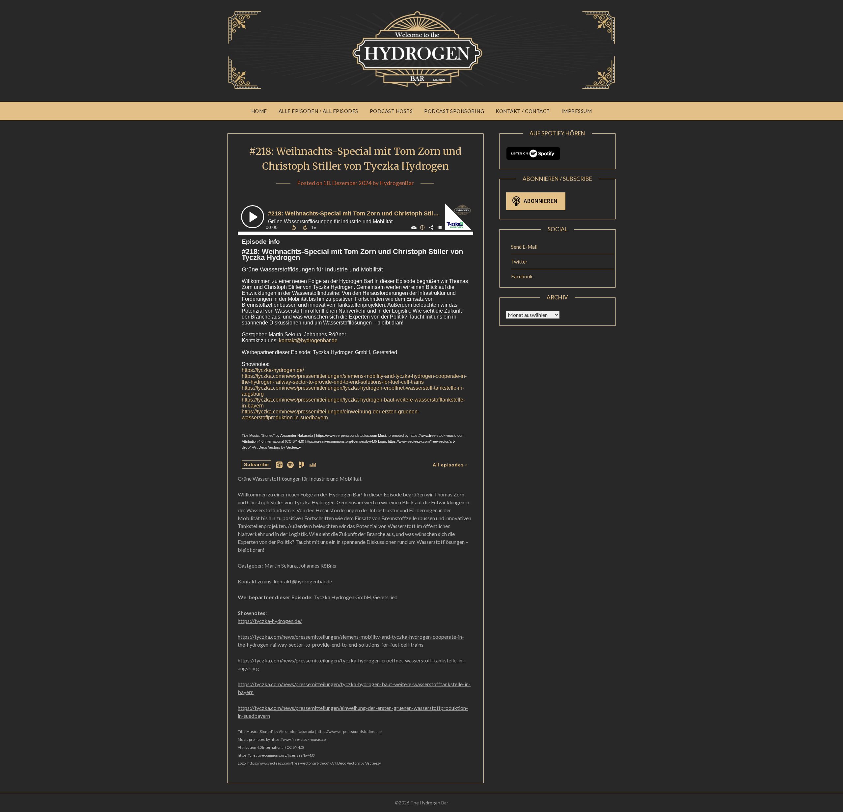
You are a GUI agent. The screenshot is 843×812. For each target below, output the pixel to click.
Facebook (521, 276)
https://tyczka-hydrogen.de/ (270, 621)
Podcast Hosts (391, 111)
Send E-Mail (524, 247)
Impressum (576, 111)
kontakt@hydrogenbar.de (303, 581)
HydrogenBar (397, 183)
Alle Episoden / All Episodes (318, 111)
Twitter (519, 262)
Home (259, 111)
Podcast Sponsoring (454, 111)
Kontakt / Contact (523, 111)
